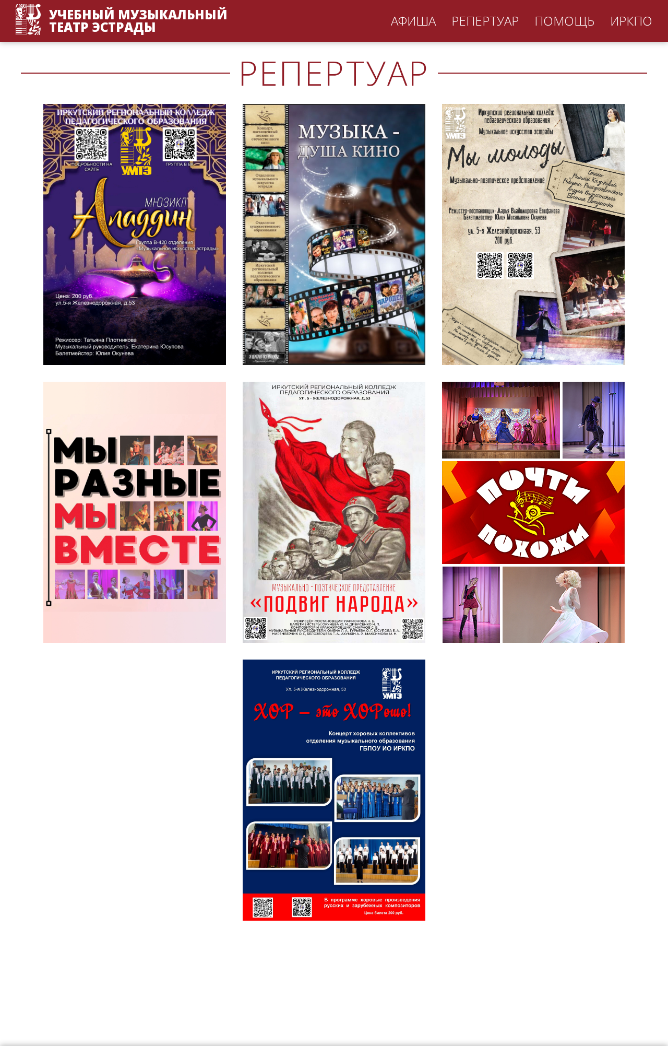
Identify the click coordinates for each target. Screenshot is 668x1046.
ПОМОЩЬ (564, 20)
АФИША (413, 20)
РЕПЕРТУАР (485, 20)
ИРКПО (631, 20)
